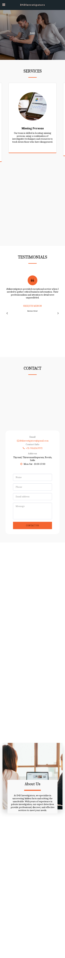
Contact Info (32, 444)
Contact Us (32, 525)
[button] (3, 5)
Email (33, 437)
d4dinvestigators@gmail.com (34, 440)
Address (32, 453)
